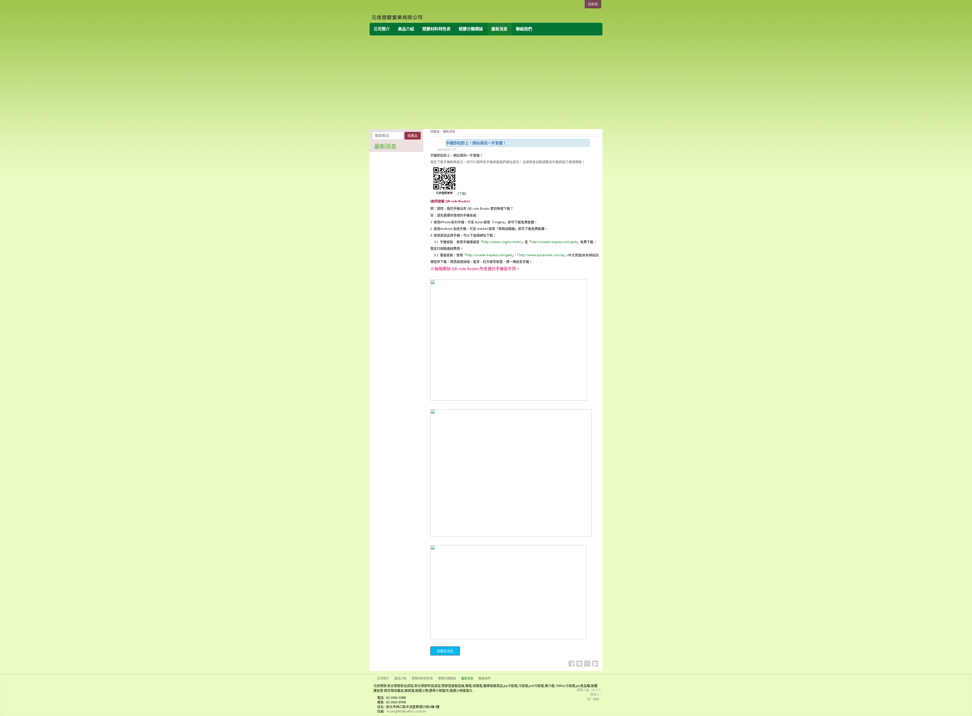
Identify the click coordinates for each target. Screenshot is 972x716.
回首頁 (434, 131)
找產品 (412, 135)
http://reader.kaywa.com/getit (554, 242)
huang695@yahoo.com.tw (406, 711)
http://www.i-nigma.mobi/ (502, 242)
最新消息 (449, 131)
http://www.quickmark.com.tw (541, 255)
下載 (462, 193)
